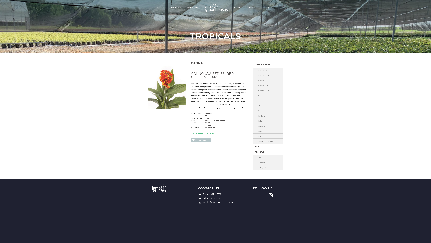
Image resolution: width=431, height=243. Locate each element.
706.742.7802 (215, 194)
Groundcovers (263, 111)
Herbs (260, 121)
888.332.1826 (217, 198)
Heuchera (261, 126)
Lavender (261, 136)
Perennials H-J (263, 81)
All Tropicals (262, 168)
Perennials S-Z (263, 96)
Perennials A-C (263, 70)
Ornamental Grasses (265, 141)
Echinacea (261, 106)
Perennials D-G (263, 75)
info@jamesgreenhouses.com (221, 202)
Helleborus (261, 116)
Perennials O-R (263, 91)
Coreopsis (261, 101)
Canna (260, 158)
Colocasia (261, 163)
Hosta (260, 131)
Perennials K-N (263, 86)
